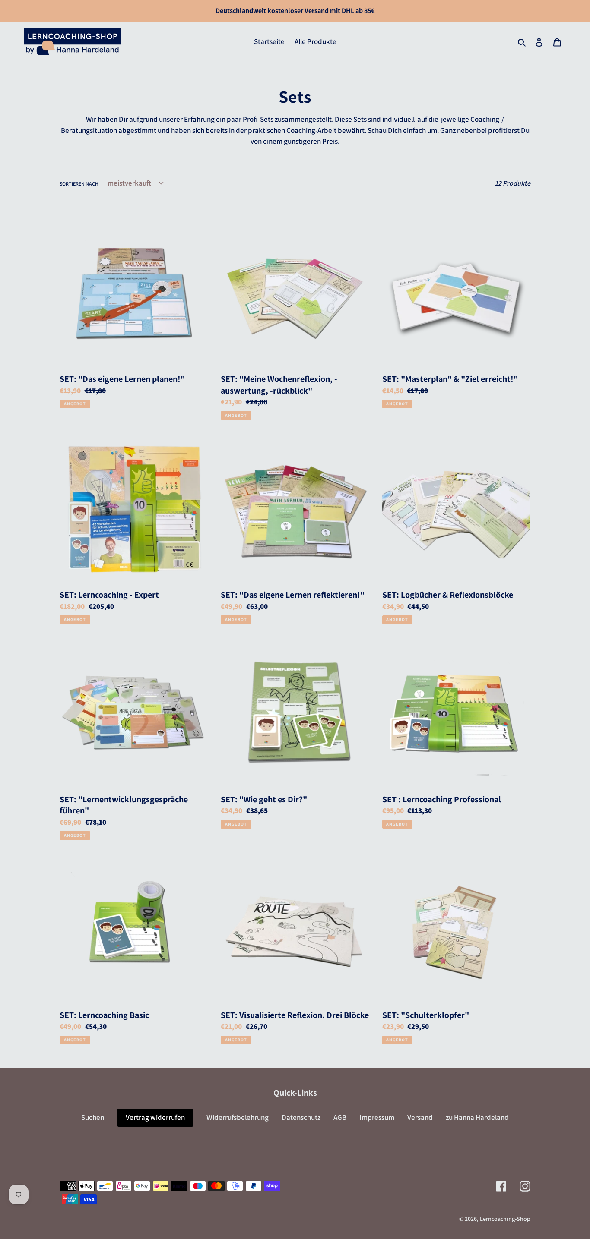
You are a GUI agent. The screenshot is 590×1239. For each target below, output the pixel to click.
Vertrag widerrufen (155, 1117)
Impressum (376, 1117)
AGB (339, 1117)
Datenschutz (301, 1117)
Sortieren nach (79, 183)
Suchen (92, 1117)
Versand (420, 1117)
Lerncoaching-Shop (505, 1219)
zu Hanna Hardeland (477, 1117)
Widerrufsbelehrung (237, 1117)
